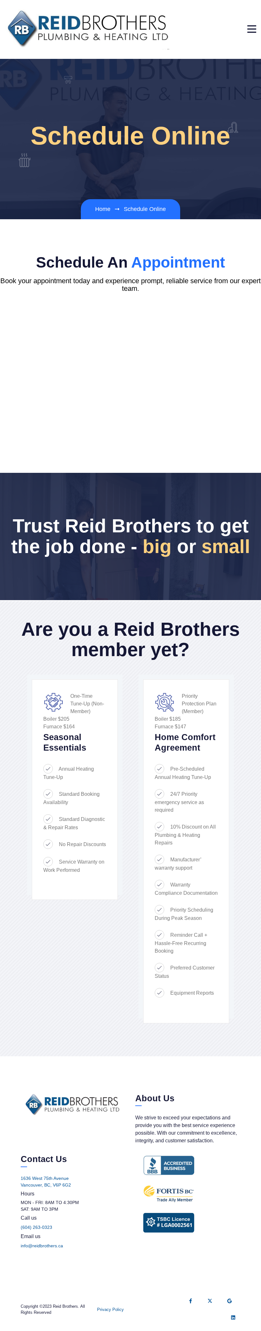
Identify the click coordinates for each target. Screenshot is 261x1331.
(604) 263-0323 (36, 1227)
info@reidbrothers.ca (42, 1245)
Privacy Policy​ (110, 1309)
